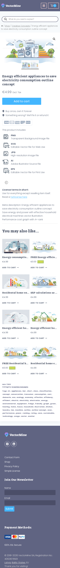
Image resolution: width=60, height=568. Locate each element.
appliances (16, 391)
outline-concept (39, 410)
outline (27, 410)
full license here (19, 197)
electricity (24, 400)
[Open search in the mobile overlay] (30, 19)
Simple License (12, 471)
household (28, 407)
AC (9, 391)
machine (19, 410)
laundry (6, 410)
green (53, 404)
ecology (20, 397)
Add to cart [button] (9, 267)
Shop (7, 461)
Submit (9, 508)
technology (8, 416)
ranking (26, 413)
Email (7, 498)
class (35, 391)
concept (6, 394)
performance (9, 413)
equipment (22, 404)
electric (14, 400)
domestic (7, 397)
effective (38, 397)
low (12, 410)
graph (46, 404)
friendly (38, 404)
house (20, 407)
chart (29, 391)
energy (44, 400)
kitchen (49, 407)
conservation (17, 394)
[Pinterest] (7, 444)
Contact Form (12, 457)
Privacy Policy (11, 466)
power (18, 413)
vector (24, 416)
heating (6, 407)
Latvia (7, 562)
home (13, 407)
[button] (54, 39)
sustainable (48, 413)
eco (13, 397)
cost (49, 394)
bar (24, 391)
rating (34, 413)
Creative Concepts (20, 387)
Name (7, 488)
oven (49, 410)
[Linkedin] (14, 444)
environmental (9, 404)
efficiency (48, 397)
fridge (31, 404)
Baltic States (18, 562)
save (40, 413)
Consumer (28, 394)
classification (45, 391)
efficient (6, 400)
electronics (35, 400)
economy (29, 397)
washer (31, 416)
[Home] (2, 26)
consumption (40, 394)
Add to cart (22, 101)
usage (17, 416)
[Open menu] (44, 6)
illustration (40, 407)
